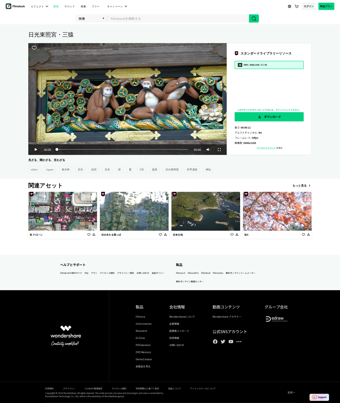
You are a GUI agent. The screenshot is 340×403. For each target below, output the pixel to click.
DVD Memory (143, 352)
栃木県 (66, 169)
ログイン (309, 6)
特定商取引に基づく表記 (147, 388)
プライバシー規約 (125, 272)
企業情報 (174, 323)
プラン (94, 272)
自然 (94, 169)
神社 (208, 169)
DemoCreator (144, 359)
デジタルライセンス (266, 147)
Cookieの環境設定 (93, 388)
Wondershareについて (182, 316)
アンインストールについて (203, 388)
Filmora (140, 316)
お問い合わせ (143, 272)
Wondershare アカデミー (226, 316)
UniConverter (144, 323)
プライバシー (69, 388)
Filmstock (205, 272)
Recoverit (141, 331)
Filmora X (180, 272)
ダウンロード (272, 116)
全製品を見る (143, 366)
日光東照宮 (172, 169)
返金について (174, 388)
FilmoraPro (193, 272)
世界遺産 (192, 169)
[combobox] (178, 18)
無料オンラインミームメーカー (241, 272)
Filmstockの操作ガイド (71, 272)
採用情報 (174, 338)
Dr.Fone (140, 338)
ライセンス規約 (107, 272)
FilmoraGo (218, 272)
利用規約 (49, 388)
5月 (142, 169)
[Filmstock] (16, 6)
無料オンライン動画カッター (190, 281)
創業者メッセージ (179, 331)
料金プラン (326, 6)
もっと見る (300, 185)
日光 (80, 169)
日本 (107, 169)
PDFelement (143, 345)
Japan (49, 169)
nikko (34, 169)
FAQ (86, 272)
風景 (154, 169)
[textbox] (178, 18)
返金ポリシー (158, 272)
